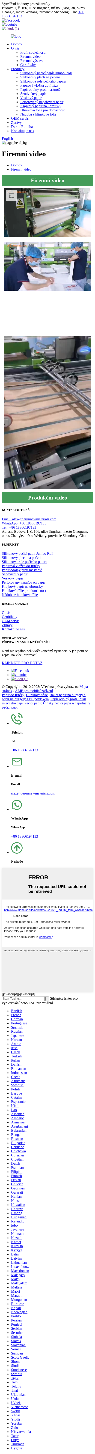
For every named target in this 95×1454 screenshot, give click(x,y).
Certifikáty (28, 65)
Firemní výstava (32, 61)
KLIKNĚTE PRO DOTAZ (22, 663)
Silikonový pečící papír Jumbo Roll (46, 73)
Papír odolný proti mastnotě (40, 89)
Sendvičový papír (33, 94)
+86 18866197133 (24, 750)
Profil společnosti (32, 52)
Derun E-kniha (22, 127)
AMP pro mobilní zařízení (34, 691)
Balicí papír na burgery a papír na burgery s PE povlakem (44, 697)
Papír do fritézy (13, 695)
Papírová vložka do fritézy (39, 85)
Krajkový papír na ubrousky (40, 106)
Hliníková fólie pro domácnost (42, 110)
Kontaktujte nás (22, 131)
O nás (15, 48)
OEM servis (20, 118)
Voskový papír (31, 98)
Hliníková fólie (37, 695)
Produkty (17, 69)
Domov (16, 44)
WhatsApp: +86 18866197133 (24, 523)
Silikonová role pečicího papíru (43, 81)
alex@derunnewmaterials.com (33, 793)
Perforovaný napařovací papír (41, 102)
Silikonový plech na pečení (40, 77)
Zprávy (16, 122)
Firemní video (30, 56)
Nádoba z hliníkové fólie (38, 114)
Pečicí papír (32, 703)
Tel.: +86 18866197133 (19, 527)
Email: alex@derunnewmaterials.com (29, 519)
